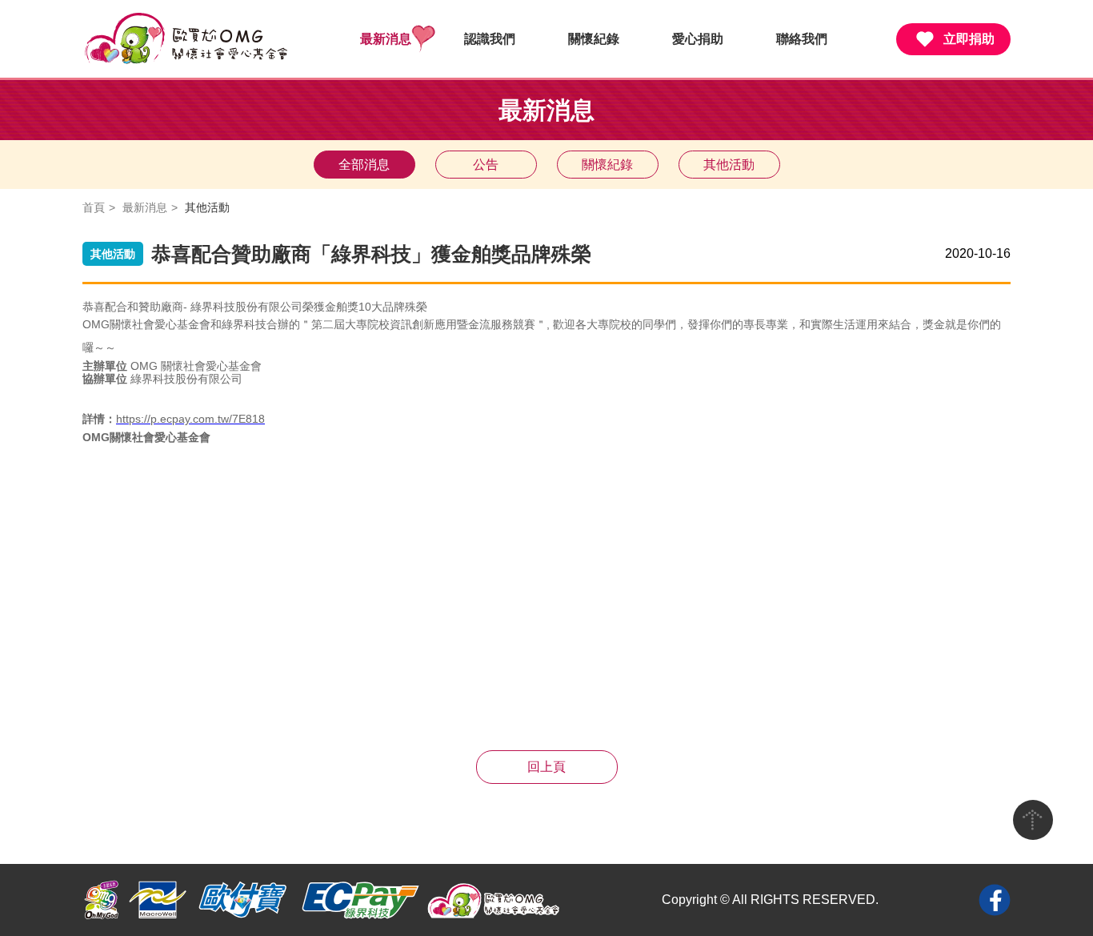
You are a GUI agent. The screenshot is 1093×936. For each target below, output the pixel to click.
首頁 (93, 207)
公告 (485, 164)
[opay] (242, 900)
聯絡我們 (801, 39)
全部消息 (364, 164)
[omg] (101, 900)
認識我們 (489, 39)
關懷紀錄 (593, 39)
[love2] (494, 900)
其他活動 (729, 164)
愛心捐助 (697, 39)
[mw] (157, 900)
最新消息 (385, 39)
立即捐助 (969, 39)
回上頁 (546, 766)
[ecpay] (359, 900)
